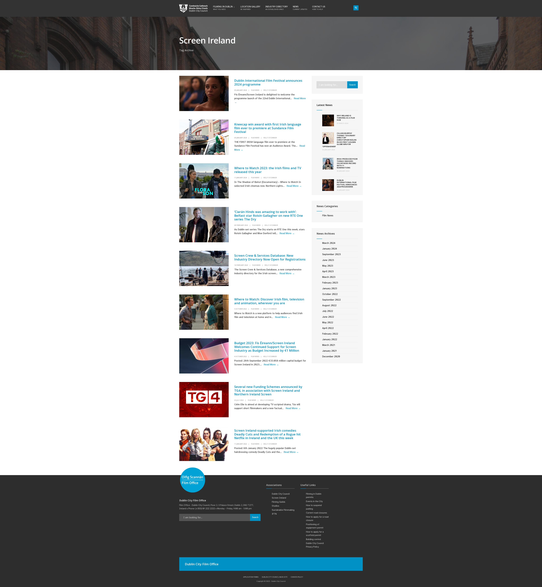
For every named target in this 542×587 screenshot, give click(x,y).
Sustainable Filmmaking (283, 510)
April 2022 (328, 328)
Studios (275, 505)
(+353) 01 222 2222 (205, 508)
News (300, 7)
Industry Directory (276, 7)
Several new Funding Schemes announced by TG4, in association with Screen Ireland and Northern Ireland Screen (268, 390)
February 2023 (330, 282)
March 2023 (328, 277)
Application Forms (250, 577)
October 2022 (330, 294)
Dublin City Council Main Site (274, 577)
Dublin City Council (281, 493)
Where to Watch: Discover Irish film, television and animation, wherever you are (269, 301)
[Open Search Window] (356, 7)
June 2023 (328, 260)
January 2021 (329, 350)
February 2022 (330, 333)
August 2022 (329, 305)
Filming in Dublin (223, 7)
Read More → (294, 185)
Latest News (324, 105)
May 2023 (327, 265)
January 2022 (329, 339)
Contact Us (318, 7)
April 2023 (328, 271)
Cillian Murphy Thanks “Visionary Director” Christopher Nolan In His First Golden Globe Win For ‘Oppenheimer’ (339, 140)
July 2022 (327, 311)
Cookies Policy (297, 577)
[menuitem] (225, 7)
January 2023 (329, 288)
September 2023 (331, 254)
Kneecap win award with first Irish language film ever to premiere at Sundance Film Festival (267, 128)
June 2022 (328, 316)
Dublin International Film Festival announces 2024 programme (268, 82)
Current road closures (316, 512)
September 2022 (331, 299)
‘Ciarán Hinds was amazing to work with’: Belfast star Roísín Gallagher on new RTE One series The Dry (268, 215)
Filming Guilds (278, 502)
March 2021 (328, 345)
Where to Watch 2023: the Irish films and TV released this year (267, 170)
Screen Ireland (279, 497)
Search (352, 84)
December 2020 (331, 356)
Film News (255, 90)
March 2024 (328, 243)
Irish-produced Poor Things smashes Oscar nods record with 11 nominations (347, 163)
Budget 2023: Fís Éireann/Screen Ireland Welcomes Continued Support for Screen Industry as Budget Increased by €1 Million (266, 346)
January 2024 (329, 248)
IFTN (274, 513)
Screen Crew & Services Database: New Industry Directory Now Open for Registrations (270, 257)
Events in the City (314, 501)
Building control (313, 539)
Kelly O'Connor (270, 90)
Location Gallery (250, 7)
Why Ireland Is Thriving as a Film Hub (346, 117)
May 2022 (327, 322)
